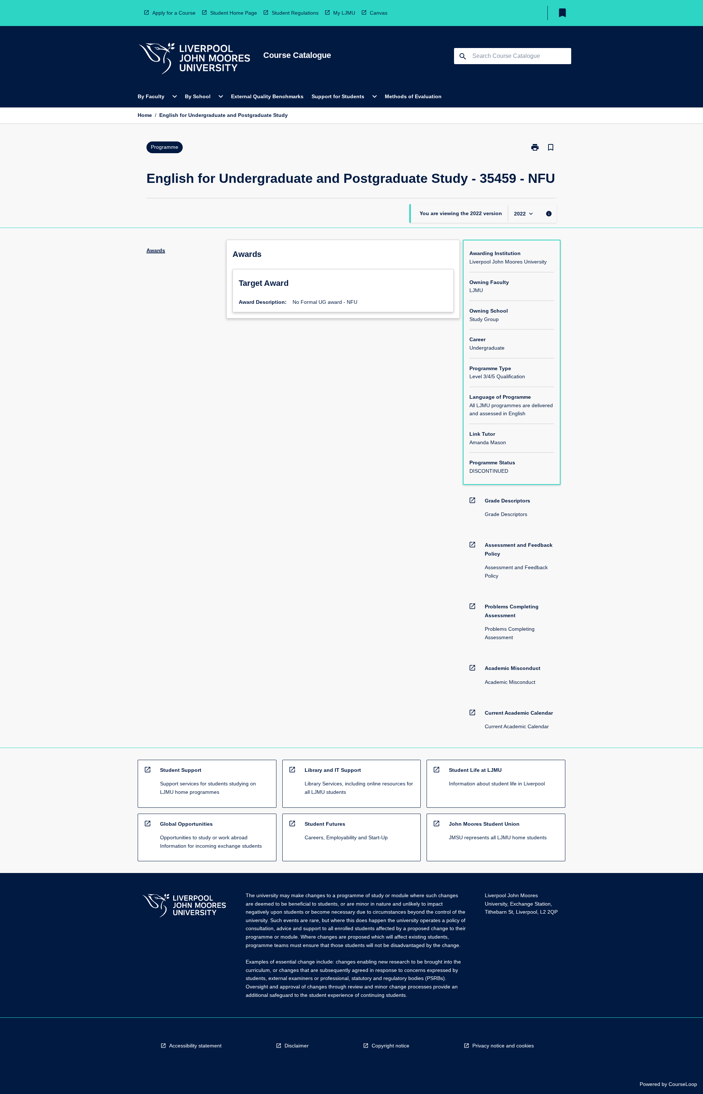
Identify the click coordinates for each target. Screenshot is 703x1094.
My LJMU (344, 13)
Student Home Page (233, 13)
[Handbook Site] (184, 906)
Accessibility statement (195, 1046)
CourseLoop (683, 1084)
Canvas (378, 13)
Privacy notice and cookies (503, 1046)
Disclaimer (296, 1046)
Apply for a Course (174, 13)
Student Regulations (295, 13)
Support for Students (338, 96)
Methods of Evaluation (413, 96)
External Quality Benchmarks (267, 96)
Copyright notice (390, 1046)
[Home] (194, 60)
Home (145, 115)
